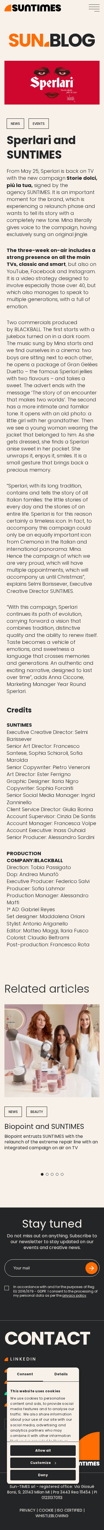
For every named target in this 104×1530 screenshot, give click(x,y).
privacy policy (74, 1295)
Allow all (43, 1450)
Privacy (27, 1510)
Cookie (46, 1510)
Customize (40, 1462)
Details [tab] (61, 1374)
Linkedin (23, 1359)
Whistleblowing (52, 1516)
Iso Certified (70, 1510)
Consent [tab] (25, 1374)
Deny (43, 1475)
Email (18, 1263)
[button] (42, 1174)
